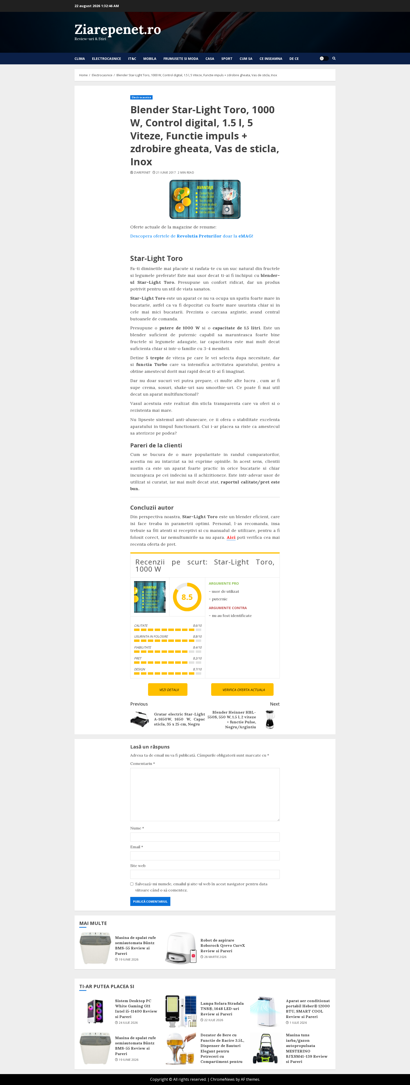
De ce (294, 58)
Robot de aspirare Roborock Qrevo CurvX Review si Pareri (181, 948)
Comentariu (142, 763)
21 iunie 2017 (166, 173)
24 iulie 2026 (128, 1023)
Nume (137, 828)
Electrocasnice (106, 58)
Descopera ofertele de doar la (191, 236)
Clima (80, 58)
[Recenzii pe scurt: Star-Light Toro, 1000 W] (150, 597)
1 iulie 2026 (298, 1023)
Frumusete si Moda (180, 58)
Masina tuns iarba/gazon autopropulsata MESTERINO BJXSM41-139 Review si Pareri (266, 1048)
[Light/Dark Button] (324, 58)
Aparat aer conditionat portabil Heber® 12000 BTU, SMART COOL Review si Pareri (266, 1011)
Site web (137, 865)
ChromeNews (222, 1079)
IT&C (132, 58)
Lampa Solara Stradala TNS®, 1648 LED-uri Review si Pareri (181, 1011)
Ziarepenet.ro (118, 29)
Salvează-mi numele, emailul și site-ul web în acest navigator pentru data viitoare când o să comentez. (201, 886)
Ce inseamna (271, 58)
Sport (227, 58)
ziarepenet (142, 173)
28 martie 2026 (215, 957)
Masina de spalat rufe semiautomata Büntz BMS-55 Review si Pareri (95, 948)
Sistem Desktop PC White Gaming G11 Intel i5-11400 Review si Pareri (95, 1011)
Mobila (149, 58)
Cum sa (246, 58)
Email (136, 846)
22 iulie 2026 (213, 1020)
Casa (209, 58)
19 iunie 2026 (129, 960)
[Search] (333, 58)
